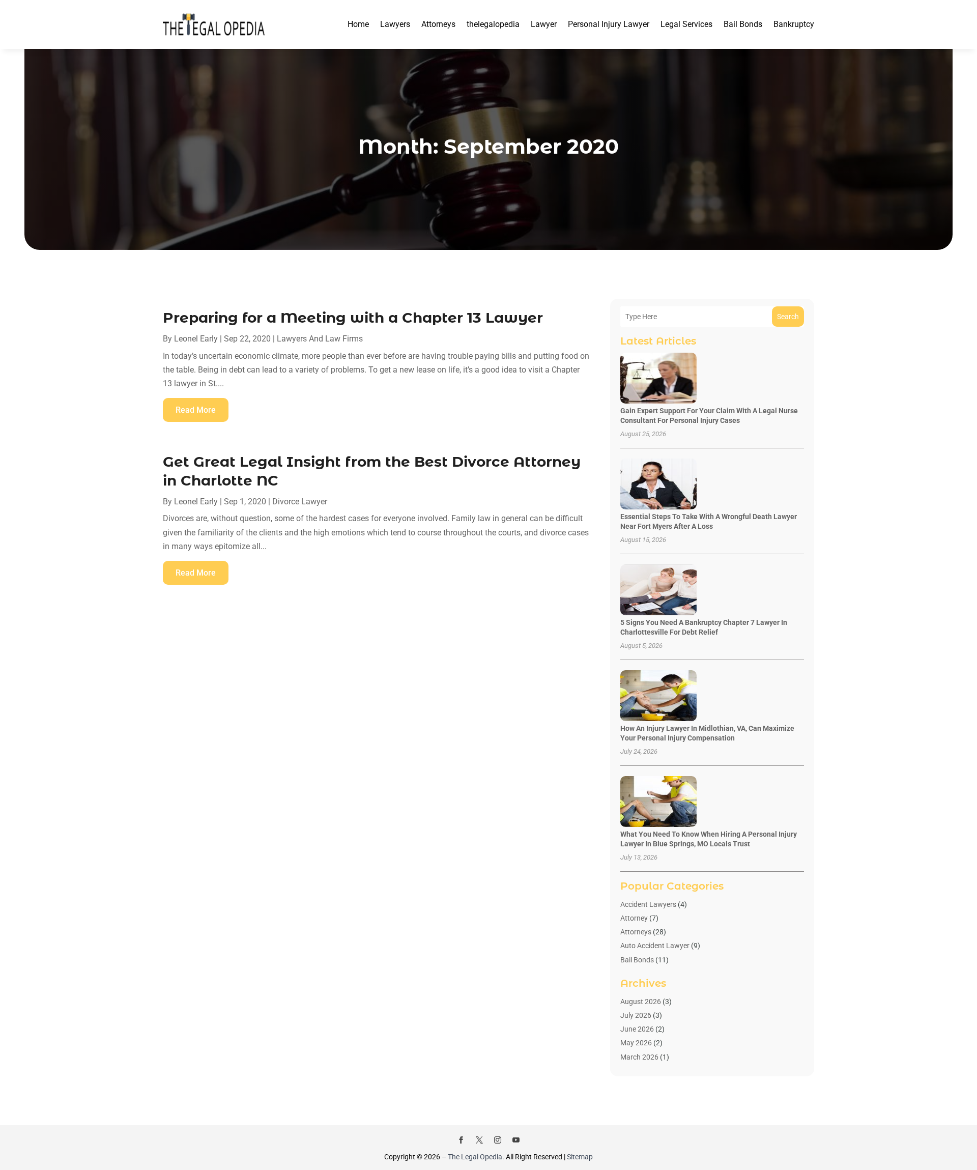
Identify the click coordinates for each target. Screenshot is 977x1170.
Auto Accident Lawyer (654, 945)
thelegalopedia (493, 24)
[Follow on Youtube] (516, 1140)
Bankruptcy (793, 24)
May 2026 (636, 1043)
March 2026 (639, 1057)
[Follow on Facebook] (461, 1140)
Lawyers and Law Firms (320, 339)
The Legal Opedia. (476, 1157)
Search (788, 316)
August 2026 (640, 1001)
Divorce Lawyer (299, 501)
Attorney (634, 918)
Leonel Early (196, 339)
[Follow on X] (479, 1140)
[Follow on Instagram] (498, 1140)
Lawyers (395, 24)
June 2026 (637, 1029)
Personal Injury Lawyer (608, 24)
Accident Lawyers (648, 904)
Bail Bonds (743, 24)
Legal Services (686, 24)
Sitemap (580, 1157)
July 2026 (635, 1015)
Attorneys (438, 24)
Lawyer (544, 24)
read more (196, 410)
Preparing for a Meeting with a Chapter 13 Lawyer (353, 317)
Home (358, 24)
